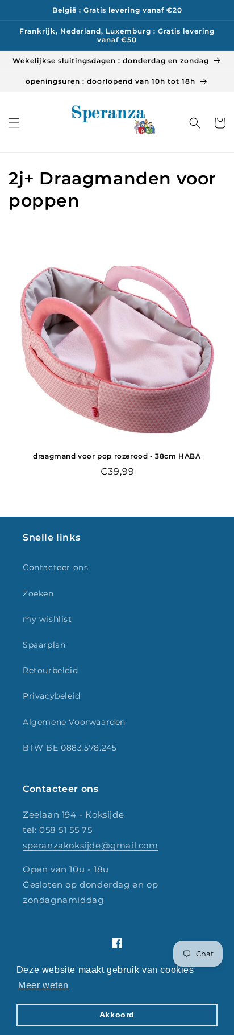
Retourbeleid (50, 670)
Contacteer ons (55, 567)
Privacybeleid (52, 696)
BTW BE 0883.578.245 (69, 748)
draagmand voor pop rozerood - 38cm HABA (116, 456)
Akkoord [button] (117, 1014)
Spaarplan (44, 645)
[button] (14, 122)
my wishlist (47, 619)
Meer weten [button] (43, 985)
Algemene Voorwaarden (74, 722)
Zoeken (38, 593)
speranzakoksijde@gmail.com (90, 845)
